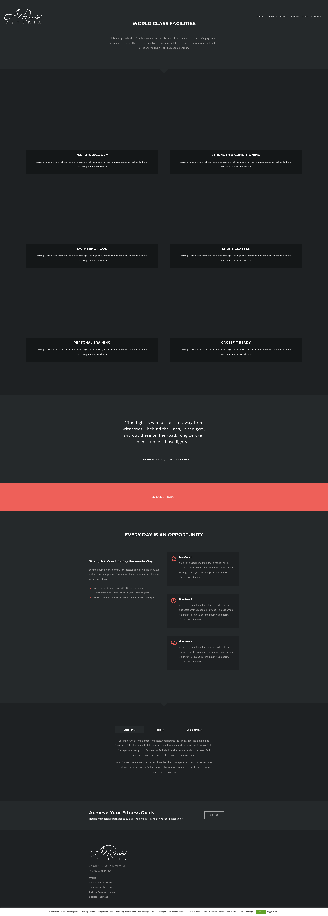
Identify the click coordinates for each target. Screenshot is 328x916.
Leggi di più (272, 911)
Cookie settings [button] (246, 911)
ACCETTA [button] (261, 912)
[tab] (129, 729)
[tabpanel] (164, 757)
